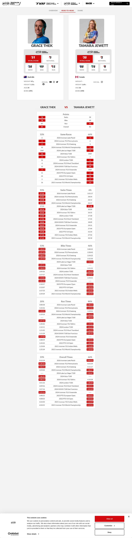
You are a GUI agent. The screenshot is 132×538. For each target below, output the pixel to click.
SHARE (80, 10)
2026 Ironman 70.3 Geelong (66, 144)
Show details (31, 534)
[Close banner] (129, 516)
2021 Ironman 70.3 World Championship (66, 182)
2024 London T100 (66, 160)
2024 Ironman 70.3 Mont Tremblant (66, 163)
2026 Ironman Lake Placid (66, 138)
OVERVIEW (53, 10)
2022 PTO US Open (66, 176)
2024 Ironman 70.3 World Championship (66, 147)
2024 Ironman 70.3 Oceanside (66, 170)
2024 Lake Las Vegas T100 (66, 150)
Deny (109, 532)
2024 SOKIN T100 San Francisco (66, 166)
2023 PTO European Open (66, 173)
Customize (108, 525)
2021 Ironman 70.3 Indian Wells (66, 179)
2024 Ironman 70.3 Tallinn (66, 157)
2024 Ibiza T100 (66, 154)
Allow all (109, 519)
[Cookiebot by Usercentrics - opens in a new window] (13, 534)
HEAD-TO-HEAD (67, 10)
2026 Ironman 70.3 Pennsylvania (66, 141)
